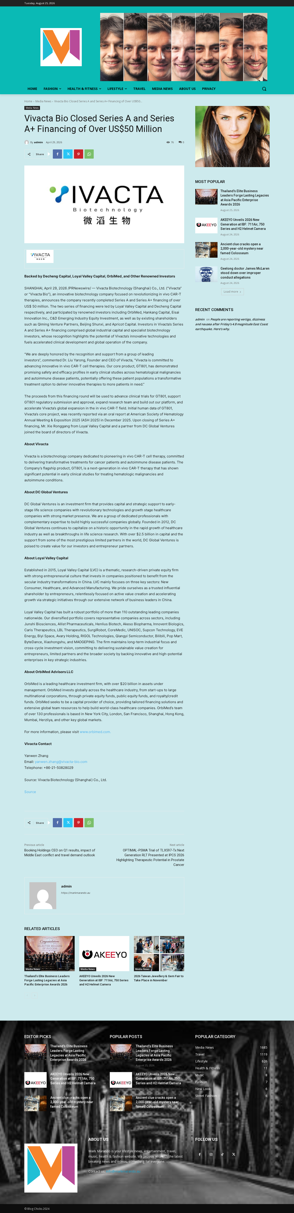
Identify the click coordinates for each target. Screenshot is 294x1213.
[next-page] (34, 996)
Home (28, 101)
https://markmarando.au (75, 892)
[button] (264, 88)
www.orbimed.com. (95, 732)
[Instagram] (210, 1154)
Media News (43, 101)
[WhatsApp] (89, 154)
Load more (231, 292)
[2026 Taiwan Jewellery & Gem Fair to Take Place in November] (159, 953)
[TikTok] (222, 1154)
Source (30, 792)
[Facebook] (57, 154)
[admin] (27, 142)
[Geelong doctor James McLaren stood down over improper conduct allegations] (206, 274)
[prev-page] (27, 996)
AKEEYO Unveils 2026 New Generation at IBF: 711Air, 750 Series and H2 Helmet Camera (103, 980)
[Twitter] (68, 154)
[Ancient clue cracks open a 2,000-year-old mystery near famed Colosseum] (206, 250)
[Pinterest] (78, 154)
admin (38, 142)
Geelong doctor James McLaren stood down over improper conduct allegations (244, 273)
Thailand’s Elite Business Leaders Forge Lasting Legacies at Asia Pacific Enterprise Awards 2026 (47, 980)
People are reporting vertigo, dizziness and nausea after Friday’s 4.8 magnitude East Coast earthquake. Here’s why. (231, 324)
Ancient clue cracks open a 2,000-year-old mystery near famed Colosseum (241, 248)
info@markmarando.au (123, 1171)
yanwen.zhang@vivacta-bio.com (61, 761)
